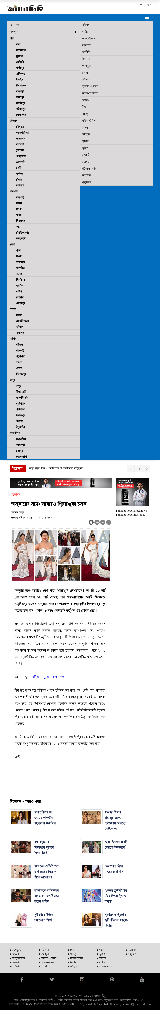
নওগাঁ (18, 209)
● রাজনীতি (15, 962)
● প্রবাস (100, 950)
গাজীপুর (20, 67)
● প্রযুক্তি (130, 954)
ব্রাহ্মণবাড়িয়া (22, 132)
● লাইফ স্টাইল (75, 958)
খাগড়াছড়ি (21, 156)
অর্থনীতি (86, 52)
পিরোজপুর (21, 374)
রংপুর (12, 379)
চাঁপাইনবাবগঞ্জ (22, 232)
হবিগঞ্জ (19, 326)
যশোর (19, 273)
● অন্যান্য (130, 950)
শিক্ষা (84, 107)
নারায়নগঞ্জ (21, 50)
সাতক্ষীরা (20, 268)
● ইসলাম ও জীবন (47, 958)
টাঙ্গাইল (19, 79)
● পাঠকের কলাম (104, 966)
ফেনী (18, 167)
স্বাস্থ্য (85, 114)
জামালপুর (20, 444)
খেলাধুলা (86, 66)
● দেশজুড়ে (15, 950)
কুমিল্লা (20, 185)
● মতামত (101, 962)
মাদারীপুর (20, 103)
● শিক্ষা (71, 950)
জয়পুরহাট (20, 238)
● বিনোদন (44, 950)
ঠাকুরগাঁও (20, 427)
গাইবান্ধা (20, 409)
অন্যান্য (86, 175)
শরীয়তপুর (20, 109)
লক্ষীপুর (19, 173)
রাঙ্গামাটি (20, 144)
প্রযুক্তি (86, 182)
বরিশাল (13, 338)
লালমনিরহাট (22, 397)
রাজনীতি (86, 45)
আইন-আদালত (89, 93)
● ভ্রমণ (100, 954)
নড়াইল (19, 285)
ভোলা (19, 368)
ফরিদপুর (20, 97)
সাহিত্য (86, 134)
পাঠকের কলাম (89, 168)
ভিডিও (85, 79)
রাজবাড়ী (20, 91)
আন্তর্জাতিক (88, 38)
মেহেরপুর (20, 303)
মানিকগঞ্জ (20, 73)
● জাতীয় (14, 954)
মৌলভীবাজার (22, 321)
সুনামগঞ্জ (20, 332)
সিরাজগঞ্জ (20, 220)
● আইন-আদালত (47, 962)
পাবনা (18, 215)
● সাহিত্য (72, 966)
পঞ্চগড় (19, 421)
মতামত (85, 162)
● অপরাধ (43, 966)
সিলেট (13, 309)
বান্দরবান (20, 150)
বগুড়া (18, 226)
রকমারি (85, 155)
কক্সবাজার (20, 138)
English (148, 4)
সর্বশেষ (85, 25)
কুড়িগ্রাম (20, 403)
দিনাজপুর (20, 415)
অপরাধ (85, 100)
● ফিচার (72, 962)
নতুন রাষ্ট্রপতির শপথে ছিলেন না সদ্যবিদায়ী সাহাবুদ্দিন (56, 468)
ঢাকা (12, 38)
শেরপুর (19, 450)
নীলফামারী (21, 391)
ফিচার (85, 127)
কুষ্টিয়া (19, 291)
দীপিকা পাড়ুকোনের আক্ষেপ (48, 677)
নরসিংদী (20, 62)
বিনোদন (86, 59)
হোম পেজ (14, 25)
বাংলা (142, 4)
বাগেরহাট (20, 262)
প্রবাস (85, 141)
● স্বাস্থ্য (72, 954)
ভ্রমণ (85, 148)
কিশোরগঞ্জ (21, 85)
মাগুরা (18, 256)
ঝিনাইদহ (20, 279)
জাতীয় (85, 31)
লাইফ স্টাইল (88, 120)
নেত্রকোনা (21, 456)
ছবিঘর (85, 73)
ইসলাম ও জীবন (90, 86)
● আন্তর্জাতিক (17, 958)
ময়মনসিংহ (15, 432)
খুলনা (12, 244)
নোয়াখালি (20, 162)
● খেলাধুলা (44, 954)
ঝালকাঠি (20, 350)
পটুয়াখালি (20, 356)
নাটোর (19, 203)
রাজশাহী (14, 191)
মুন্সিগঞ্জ (19, 56)
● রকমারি (101, 958)
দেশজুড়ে (13, 31)
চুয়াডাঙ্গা (20, 297)
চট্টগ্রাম (13, 120)
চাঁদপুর (19, 179)
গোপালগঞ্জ (21, 114)
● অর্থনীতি (15, 966)
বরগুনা (19, 362)
